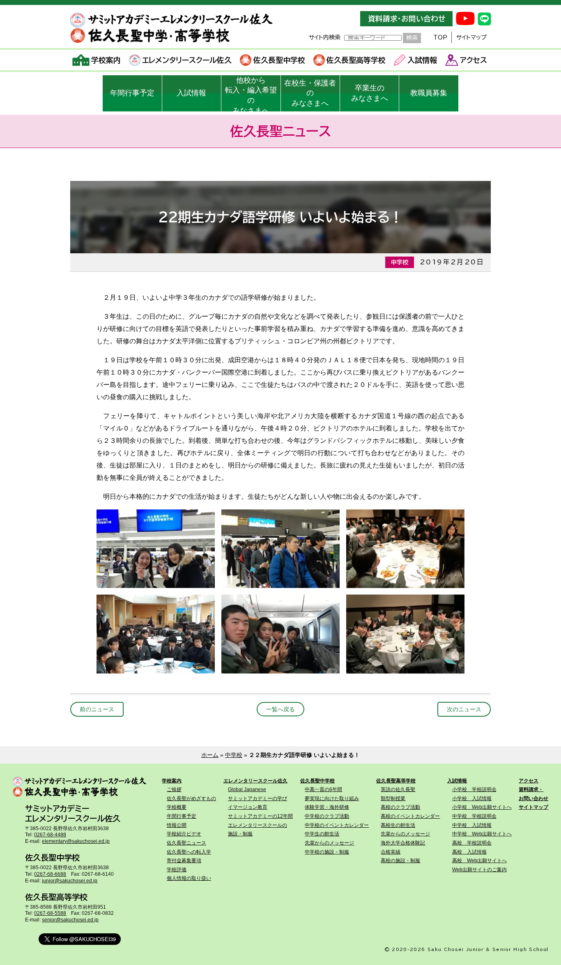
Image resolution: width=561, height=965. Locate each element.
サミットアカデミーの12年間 (260, 816)
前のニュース (97, 709)
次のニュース (464, 709)
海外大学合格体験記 (403, 842)
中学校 (233, 755)
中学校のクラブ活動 (327, 816)
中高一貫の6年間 (323, 789)
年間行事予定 (132, 93)
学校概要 (176, 807)
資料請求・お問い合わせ (406, 18)
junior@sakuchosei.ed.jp (69, 880)
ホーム (209, 755)
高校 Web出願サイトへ (479, 860)
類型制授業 (393, 798)
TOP (440, 37)
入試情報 (422, 60)
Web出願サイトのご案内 (479, 869)
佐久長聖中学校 (279, 60)
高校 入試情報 (469, 851)
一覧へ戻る (280, 709)
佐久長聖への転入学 (189, 851)
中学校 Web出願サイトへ (482, 833)
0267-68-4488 (50, 834)
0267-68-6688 (50, 874)
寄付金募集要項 (184, 860)
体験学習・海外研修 (327, 807)
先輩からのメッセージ (329, 842)
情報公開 (176, 825)
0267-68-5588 (50, 913)
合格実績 (390, 851)
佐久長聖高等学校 (356, 60)
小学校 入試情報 (472, 798)
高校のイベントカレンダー (410, 816)
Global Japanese (247, 789)
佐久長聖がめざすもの (191, 798)
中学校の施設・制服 (327, 851)
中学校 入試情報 (472, 825)
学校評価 (176, 869)
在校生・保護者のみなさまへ (310, 93)
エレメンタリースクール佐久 (187, 60)
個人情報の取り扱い (189, 878)
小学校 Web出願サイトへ (482, 807)
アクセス (473, 60)
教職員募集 (428, 93)
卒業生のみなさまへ (369, 93)
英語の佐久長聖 (398, 789)
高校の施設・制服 (400, 860)
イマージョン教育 (247, 807)
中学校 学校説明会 (474, 816)
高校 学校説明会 (472, 842)
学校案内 (106, 60)
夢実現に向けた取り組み (332, 798)
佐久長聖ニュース (186, 842)
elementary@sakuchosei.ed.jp (76, 841)
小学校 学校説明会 (474, 789)
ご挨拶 (174, 789)
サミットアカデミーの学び (257, 798)
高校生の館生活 (398, 825)
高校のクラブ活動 (400, 807)
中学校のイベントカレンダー (337, 825)
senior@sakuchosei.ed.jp (70, 919)
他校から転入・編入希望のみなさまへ (251, 93)
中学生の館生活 (322, 833)
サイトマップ (471, 37)
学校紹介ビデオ (184, 833)
